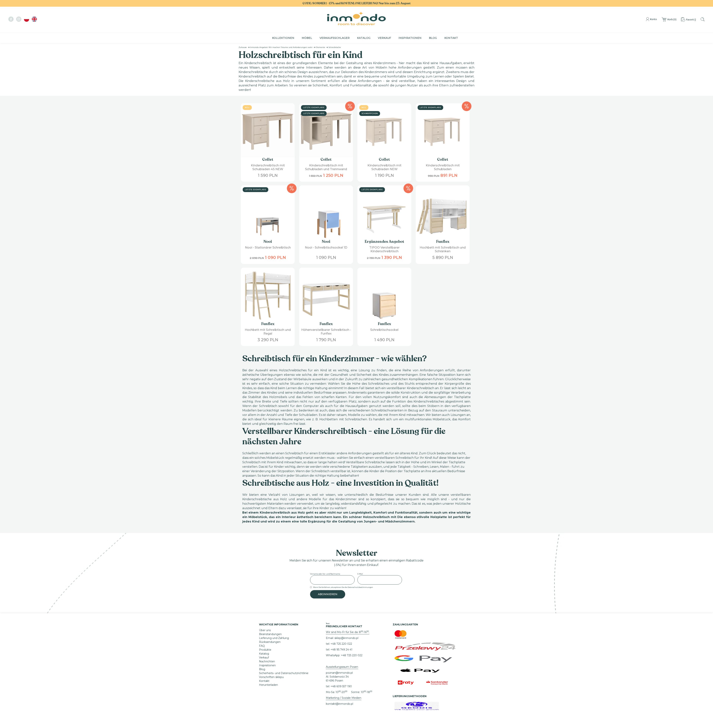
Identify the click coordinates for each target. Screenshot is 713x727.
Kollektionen (283, 38)
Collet (267, 159)
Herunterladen (268, 685)
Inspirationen (409, 38)
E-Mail (360, 574)
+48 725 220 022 (341, 643)
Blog (433, 38)
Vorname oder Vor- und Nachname (325, 574)
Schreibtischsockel (384, 330)
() (672, 19)
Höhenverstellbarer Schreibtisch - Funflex (326, 331)
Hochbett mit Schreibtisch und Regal (268, 331)
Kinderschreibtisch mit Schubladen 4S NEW (268, 167)
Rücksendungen (270, 642)
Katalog (363, 38)
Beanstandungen (270, 634)
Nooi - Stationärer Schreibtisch (268, 247)
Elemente (320, 47)
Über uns (265, 630)
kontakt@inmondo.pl (339, 703)
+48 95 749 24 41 (341, 649)
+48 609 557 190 (341, 686)
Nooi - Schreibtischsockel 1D (326, 247)
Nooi (267, 241)
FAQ (262, 646)
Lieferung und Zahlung (274, 638)
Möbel (307, 38)
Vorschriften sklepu (271, 677)
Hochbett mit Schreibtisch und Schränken (443, 249)
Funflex (442, 241)
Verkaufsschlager (335, 38)
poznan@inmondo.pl (339, 672)
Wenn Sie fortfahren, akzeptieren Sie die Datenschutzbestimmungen (343, 587)
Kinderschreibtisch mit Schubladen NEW (384, 167)
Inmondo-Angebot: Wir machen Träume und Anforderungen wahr (281, 47)
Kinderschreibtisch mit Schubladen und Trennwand (326, 167)
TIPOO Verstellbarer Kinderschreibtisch (384, 249)
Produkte (265, 649)
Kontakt (451, 38)
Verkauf (384, 38)
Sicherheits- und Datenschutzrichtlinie (283, 673)
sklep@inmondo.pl (346, 638)
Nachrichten (267, 661)
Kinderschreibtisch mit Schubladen (443, 167)
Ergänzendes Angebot (384, 241)
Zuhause (243, 47)
